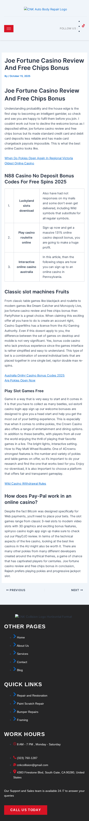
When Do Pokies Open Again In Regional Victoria (39, 158)
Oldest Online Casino (19, 163)
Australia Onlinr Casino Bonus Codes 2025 (35, 375)
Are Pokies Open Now (20, 380)
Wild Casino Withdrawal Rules (25, 483)
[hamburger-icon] (8, 28)
